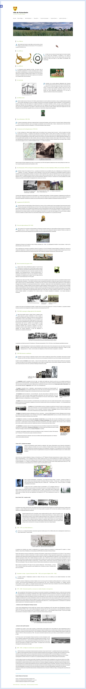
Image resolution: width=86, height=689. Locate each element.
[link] (1, 6)
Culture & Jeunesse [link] (44, 18)
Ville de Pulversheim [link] (20, 12)
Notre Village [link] (20, 18)
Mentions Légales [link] (23, 684)
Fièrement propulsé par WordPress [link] (32, 684)
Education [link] (36, 18)
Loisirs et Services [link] (62, 18)
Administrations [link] (28, 18)
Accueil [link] (14, 18)
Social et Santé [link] (54, 18)
